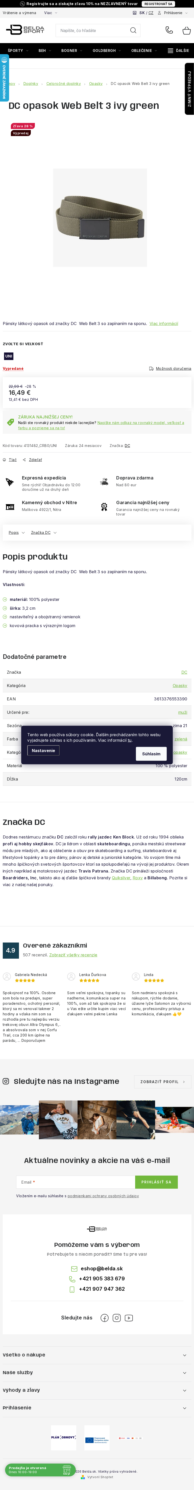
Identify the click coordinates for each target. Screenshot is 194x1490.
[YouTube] (129, 1318)
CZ (151, 13)
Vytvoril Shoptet (100, 1477)
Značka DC (41, 532)
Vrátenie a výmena (19, 13)
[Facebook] (105, 1318)
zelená (181, 738)
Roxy (138, 877)
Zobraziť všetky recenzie (73, 954)
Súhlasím (151, 753)
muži (182, 712)
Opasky (180, 685)
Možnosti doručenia (173, 368)
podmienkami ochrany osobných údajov (103, 1196)
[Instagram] (117, 1318)
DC (127, 445)
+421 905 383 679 (170, 30)
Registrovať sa (158, 4)
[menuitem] (18, 50)
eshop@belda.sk (102, 1269)
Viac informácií (164, 323)
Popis (14, 532)
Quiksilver (121, 877)
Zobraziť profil (159, 1082)
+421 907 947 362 (102, 1289)
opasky (180, 752)
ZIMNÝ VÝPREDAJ (189, 89)
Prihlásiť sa (156, 1182)
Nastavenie (43, 750)
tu (130, 740)
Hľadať (133, 30)
